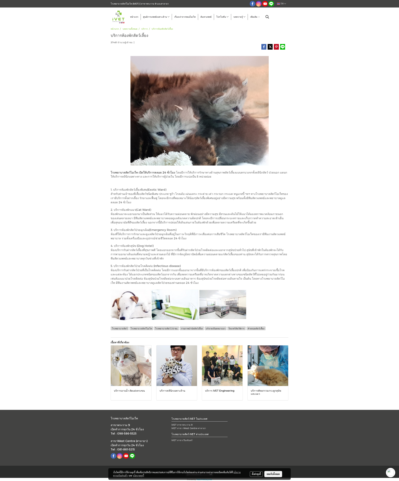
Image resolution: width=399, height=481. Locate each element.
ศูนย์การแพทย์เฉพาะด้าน (155, 17)
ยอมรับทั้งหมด (273, 474)
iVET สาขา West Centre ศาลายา (188, 428)
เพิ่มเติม (254, 17)
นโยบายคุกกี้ (138, 475)
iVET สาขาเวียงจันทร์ (181, 440)
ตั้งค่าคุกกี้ (256, 474)
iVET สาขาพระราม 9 (181, 424)
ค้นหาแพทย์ (206, 17)
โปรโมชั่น (221, 17)
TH (282, 3)
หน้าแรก (134, 17)
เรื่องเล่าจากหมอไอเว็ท (185, 17)
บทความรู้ (238, 17)
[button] (267, 17)
